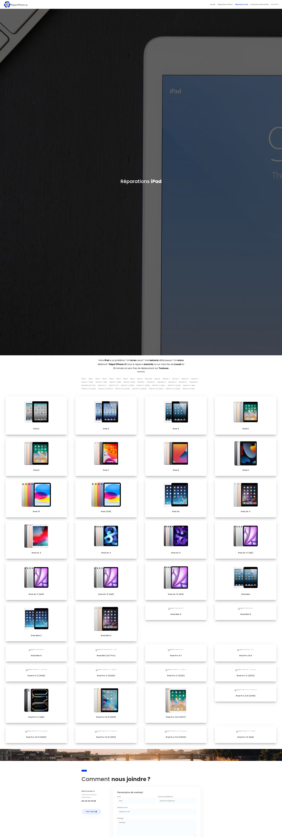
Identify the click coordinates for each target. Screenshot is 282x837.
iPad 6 (111, 379)
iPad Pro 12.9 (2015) (89, 389)
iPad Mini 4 (172, 382)
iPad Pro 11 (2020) (143, 385)
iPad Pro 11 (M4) (189, 385)
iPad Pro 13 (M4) (189, 389)
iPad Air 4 (185, 379)
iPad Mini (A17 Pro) (88, 385)
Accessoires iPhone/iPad (259, 4)
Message (120, 818)
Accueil (212, 4)
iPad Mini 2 (151, 382)
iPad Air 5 (194, 379)
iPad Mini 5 (183, 382)
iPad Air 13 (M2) (115, 382)
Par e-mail (90, 812)
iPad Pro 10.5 (114, 385)
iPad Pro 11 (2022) (174, 385)
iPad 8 (125, 379)
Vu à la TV (274, 4)
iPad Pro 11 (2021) (158, 385)
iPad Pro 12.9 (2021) (156, 389)
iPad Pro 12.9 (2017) (105, 389)
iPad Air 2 (166, 379)
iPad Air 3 (175, 379)
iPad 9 (132, 379)
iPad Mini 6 (194, 382)
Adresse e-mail (122, 807)
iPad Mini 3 (162, 382)
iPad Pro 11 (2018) (127, 385)
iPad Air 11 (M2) (87, 382)
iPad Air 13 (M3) (129, 382)
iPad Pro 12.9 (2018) (122, 389)
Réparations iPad (241, 4)
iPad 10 (139, 379)
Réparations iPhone (225, 4)
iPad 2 (84, 379)
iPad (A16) (148, 379)
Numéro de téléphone (165, 797)
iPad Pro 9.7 (102, 385)
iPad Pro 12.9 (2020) (139, 389)
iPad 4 (97, 379)
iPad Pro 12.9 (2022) (173, 389)
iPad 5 (104, 379)
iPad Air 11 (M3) (101, 382)
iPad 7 (118, 379)
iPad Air (157, 379)
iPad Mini (140, 382)
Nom (119, 797)
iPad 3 (90, 379)
